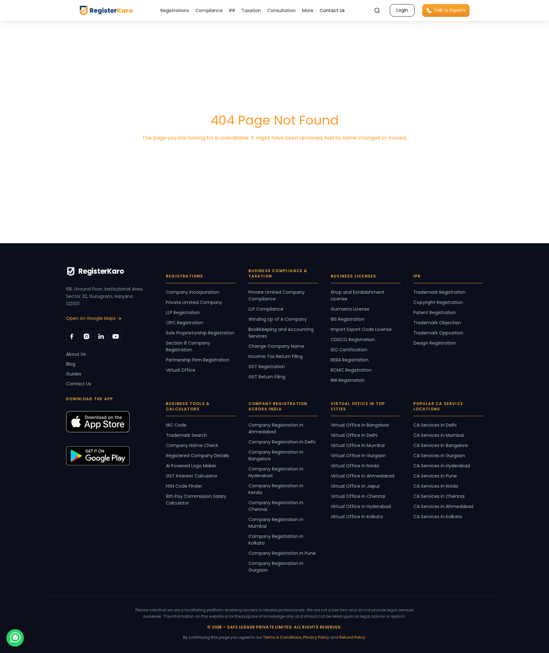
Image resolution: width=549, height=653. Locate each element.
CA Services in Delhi (435, 425)
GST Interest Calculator (192, 476)
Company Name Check (192, 445)
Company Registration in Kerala (275, 489)
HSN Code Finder (184, 486)
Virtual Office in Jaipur (355, 486)
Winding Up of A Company (277, 319)
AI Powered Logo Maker (191, 466)
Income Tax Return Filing (275, 356)
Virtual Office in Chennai (358, 496)
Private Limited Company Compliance (276, 295)
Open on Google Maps (91, 318)
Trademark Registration (439, 292)
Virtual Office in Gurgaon (358, 455)
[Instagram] (86, 336)
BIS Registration (347, 319)
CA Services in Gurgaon (439, 455)
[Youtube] (115, 336)
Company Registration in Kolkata (275, 539)
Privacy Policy (316, 637)
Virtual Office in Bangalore (360, 425)
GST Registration (266, 366)
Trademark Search (186, 435)
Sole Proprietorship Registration (200, 333)
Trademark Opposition (438, 333)
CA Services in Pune (435, 476)
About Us (76, 354)
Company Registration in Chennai (275, 505)
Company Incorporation (192, 292)
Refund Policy (352, 637)
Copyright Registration (438, 302)
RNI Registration (348, 380)
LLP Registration (183, 312)
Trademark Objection (437, 323)
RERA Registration (350, 360)
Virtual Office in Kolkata (357, 516)
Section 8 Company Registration (188, 346)
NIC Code (176, 425)
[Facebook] (72, 336)
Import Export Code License (361, 329)
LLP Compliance (265, 309)
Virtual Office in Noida (355, 466)
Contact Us (332, 10)
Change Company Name (276, 346)
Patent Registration (434, 312)
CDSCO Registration (353, 339)
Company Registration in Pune (282, 553)
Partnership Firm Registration (197, 360)
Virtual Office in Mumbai (358, 445)
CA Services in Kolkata (437, 516)
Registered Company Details (197, 455)
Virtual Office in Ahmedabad (362, 476)
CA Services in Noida (435, 486)
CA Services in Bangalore (440, 445)
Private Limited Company (194, 302)
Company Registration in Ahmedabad (275, 428)
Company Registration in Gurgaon (275, 566)
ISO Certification (349, 350)
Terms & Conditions (282, 637)
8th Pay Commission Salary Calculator (196, 499)
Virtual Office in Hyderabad (361, 506)
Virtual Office (180, 370)
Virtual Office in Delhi (354, 435)
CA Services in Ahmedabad (443, 506)
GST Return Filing (266, 377)
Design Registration (434, 343)
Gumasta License (350, 309)
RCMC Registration (351, 370)
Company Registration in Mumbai (275, 522)
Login (402, 10)
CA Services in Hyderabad (441, 466)
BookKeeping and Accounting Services (281, 332)
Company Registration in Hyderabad (275, 472)
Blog (70, 364)
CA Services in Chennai (438, 496)
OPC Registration (184, 323)
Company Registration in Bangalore (275, 455)
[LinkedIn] (101, 336)
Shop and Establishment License (357, 295)
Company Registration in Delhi (281, 442)
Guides (73, 374)
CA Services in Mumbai (438, 435)
